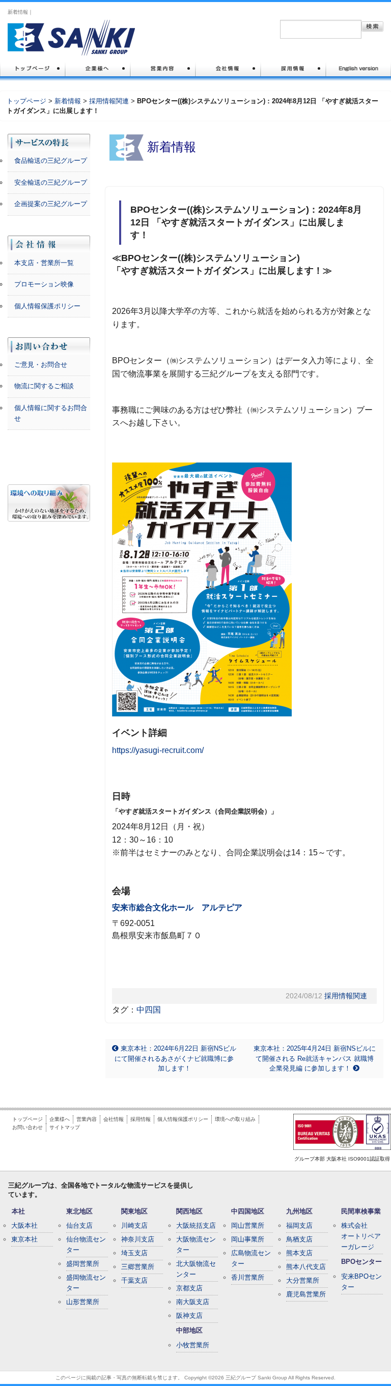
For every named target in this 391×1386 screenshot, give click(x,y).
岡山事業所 (247, 1239)
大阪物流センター (196, 1244)
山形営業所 (82, 1302)
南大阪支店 (192, 1302)
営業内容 (86, 1119)
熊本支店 (299, 1253)
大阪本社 (24, 1225)
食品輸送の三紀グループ (50, 160)
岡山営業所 (247, 1225)
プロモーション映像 (44, 284)
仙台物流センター (86, 1244)
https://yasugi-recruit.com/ (158, 750)
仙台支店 (79, 1225)
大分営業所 (302, 1280)
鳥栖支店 (299, 1239)
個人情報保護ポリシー (47, 306)
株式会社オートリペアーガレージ (361, 1236)
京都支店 (189, 1288)
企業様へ (59, 1119)
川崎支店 (134, 1225)
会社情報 (113, 1119)
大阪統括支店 (196, 1225)
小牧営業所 (192, 1345)
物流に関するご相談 (44, 386)
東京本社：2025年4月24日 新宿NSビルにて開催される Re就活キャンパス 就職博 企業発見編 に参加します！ (315, 1058)
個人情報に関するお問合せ (50, 413)
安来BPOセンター (361, 1282)
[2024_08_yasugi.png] (202, 589)
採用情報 (140, 1119)
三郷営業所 (137, 1266)
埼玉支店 (134, 1253)
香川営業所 (247, 1277)
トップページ (26, 101)
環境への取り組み (235, 1119)
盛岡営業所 (82, 1263)
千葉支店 (134, 1280)
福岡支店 (299, 1225)
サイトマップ (64, 1127)
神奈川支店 (137, 1239)
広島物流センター (251, 1258)
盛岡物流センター (86, 1283)
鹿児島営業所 (306, 1294)
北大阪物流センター (196, 1269)
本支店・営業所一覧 (44, 263)
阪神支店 (189, 1315)
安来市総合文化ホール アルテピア (177, 907)
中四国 (148, 1009)
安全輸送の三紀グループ (50, 182)
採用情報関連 (109, 101)
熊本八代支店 (306, 1266)
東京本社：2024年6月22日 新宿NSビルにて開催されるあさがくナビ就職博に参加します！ (175, 1058)
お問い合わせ (27, 1127)
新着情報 (67, 101)
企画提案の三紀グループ (50, 204)
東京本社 (24, 1239)
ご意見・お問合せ (40, 364)
